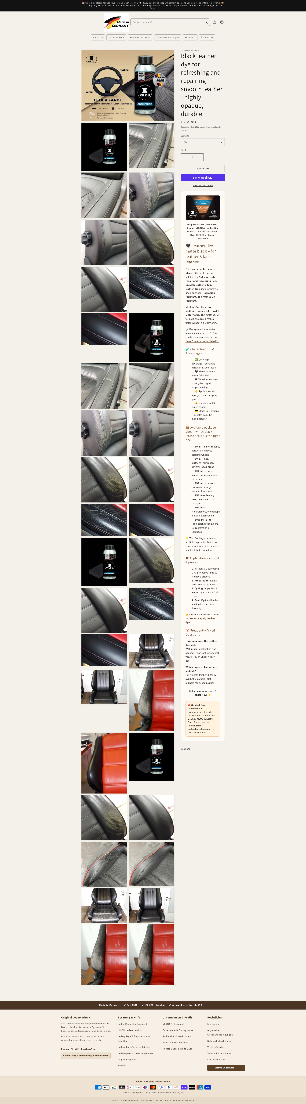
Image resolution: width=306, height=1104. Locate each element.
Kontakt (122, 1065)
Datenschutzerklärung (219, 1041)
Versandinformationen (219, 1053)
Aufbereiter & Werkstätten (177, 1036)
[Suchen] (206, 22)
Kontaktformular (216, 1059)
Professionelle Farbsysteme (178, 1030)
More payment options (203, 185)
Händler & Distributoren (175, 1042)
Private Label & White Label (178, 1048)
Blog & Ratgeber (127, 1059)
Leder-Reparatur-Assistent (132, 1024)
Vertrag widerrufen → (226, 1068)
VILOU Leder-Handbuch (131, 1030)
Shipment (199, 127)
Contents (185, 135)
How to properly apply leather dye (202, 618)
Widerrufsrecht (215, 1047)
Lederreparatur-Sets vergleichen (136, 1053)
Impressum (213, 1024)
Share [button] (187, 748)
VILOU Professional (173, 1024)
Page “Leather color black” (202, 341)
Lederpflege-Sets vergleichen (134, 1047)
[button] (98, 37)
